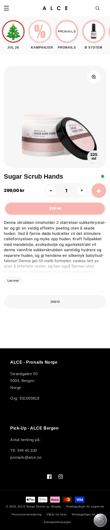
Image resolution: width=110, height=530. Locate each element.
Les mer (13, 280)
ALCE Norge (26, 506)
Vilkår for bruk (57, 514)
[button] (6, 8)
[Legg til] (99, 190)
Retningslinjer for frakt (87, 514)
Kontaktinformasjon (57, 522)
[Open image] (94, 77)
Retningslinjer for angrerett (85, 506)
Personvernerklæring (26, 514)
